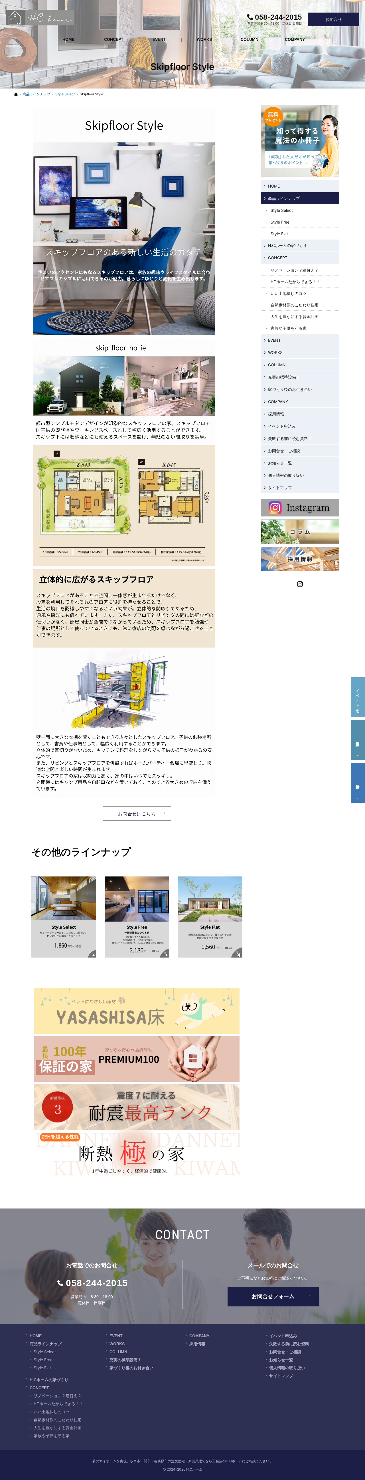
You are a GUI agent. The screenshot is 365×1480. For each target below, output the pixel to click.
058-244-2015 (97, 1283)
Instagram (300, 583)
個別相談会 (358, 739)
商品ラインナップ (284, 198)
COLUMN (277, 364)
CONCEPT (277, 257)
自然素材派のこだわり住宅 (295, 304)
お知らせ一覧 (280, 463)
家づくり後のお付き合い (290, 389)
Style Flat (279, 233)
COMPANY (278, 401)
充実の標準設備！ (284, 377)
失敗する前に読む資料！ (290, 438)
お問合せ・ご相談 (284, 450)
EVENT (274, 340)
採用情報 (276, 413)
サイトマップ (280, 487)
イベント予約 (358, 696)
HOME (274, 186)
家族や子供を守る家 (289, 328)
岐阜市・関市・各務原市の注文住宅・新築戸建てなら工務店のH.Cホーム (186, 1461)
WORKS (275, 352)
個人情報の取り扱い (286, 475)
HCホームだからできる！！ (295, 281)
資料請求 (358, 781)
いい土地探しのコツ (289, 293)
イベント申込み (282, 426)
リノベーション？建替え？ (295, 270)
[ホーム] (16, 94)
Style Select (282, 210)
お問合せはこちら (137, 814)
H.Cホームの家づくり (287, 245)
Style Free (280, 222)
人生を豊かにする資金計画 (295, 316)
